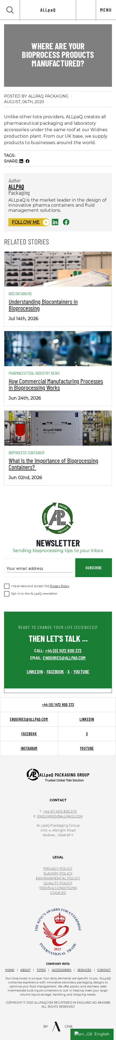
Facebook (29, 734)
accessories (61, 970)
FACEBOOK (55, 671)
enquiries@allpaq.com (64, 658)
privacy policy (58, 868)
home (9, 970)
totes (41, 970)
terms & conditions (58, 888)
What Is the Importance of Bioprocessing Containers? (53, 463)
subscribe (94, 568)
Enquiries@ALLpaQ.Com (60, 816)
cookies (58, 893)
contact (104, 970)
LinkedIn (87, 719)
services (84, 970)
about (25, 970)
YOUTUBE (81, 671)
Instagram (29, 748)
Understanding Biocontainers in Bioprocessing (43, 304)
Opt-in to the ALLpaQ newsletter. (34, 593)
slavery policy (58, 873)
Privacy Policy (59, 586)
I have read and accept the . (40, 586)
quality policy (57, 883)
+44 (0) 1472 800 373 (63, 650)
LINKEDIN (35, 671)
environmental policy (58, 878)
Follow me (26, 222)
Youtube (87, 748)
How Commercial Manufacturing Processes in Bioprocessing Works (56, 384)
